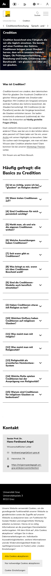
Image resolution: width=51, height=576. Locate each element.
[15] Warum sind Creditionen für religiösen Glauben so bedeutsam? (22, 394)
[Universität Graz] (6, 14)
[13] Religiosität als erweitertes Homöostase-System (20, 363)
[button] (5, 4)
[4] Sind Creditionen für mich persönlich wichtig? (22, 213)
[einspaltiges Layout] (25, 4)
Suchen (37, 15)
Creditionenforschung (17, 25)
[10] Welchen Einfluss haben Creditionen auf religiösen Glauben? (22, 321)
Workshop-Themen (36, 146)
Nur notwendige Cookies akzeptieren (22, 563)
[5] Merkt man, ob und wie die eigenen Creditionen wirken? (20, 227)
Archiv (6, 137)
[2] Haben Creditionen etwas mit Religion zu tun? (22, 306)
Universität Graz (9, 21)
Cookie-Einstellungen (15, 570)
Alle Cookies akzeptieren (16, 556)
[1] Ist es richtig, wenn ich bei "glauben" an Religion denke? (22, 186)
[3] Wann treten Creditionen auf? (21, 199)
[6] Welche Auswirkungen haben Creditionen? (20, 242)
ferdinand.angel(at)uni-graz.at (25, 452)
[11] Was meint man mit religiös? (19, 335)
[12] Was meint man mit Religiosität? (19, 348)
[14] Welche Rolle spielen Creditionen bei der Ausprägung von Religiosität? (22, 379)
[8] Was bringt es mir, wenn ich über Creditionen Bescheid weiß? (21, 269)
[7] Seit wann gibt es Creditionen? (17, 255)
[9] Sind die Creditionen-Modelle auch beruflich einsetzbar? (19, 285)
